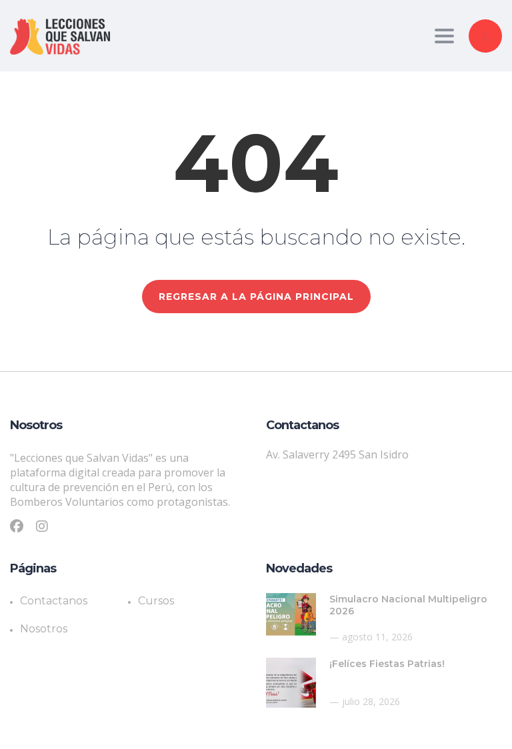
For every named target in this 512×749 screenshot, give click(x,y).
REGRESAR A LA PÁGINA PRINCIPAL (256, 297)
